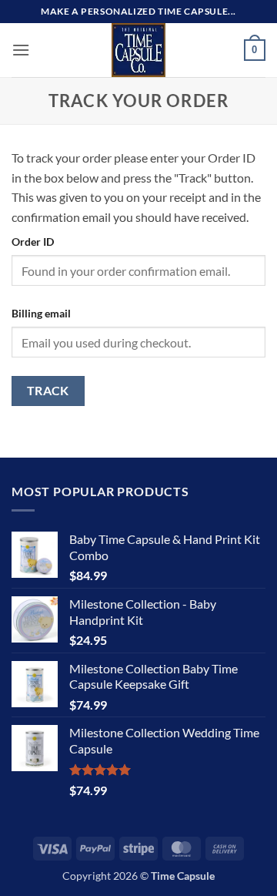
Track (48, 391)
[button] (21, 50)
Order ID (33, 241)
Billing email (41, 313)
